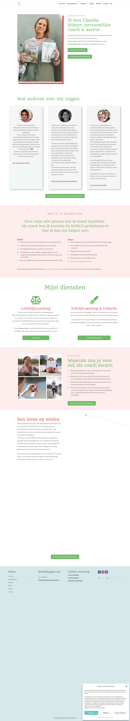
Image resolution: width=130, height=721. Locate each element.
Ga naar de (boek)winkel (79, 57)
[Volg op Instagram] (103, 572)
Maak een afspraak (77, 50)
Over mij (62, 4)
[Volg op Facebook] (99, 572)
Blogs (92, 4)
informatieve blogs (74, 44)
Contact (106, 4)
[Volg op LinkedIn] (106, 572)
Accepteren (91, 713)
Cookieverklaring (73, 578)
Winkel (98, 4)
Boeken (83, 4)
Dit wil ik (36, 338)
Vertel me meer (94, 338)
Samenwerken (72, 4)
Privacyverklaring (109, 717)
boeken (97, 41)
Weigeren (106, 713)
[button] (126, 686)
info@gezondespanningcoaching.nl (48, 580)
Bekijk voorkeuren (120, 713)
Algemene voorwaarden (75, 580)
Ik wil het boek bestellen (65, 557)
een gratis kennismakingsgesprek (54, 269)
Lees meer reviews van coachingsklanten (65, 196)
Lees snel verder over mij (82, 403)
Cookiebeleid (101, 717)
